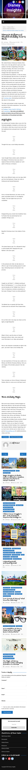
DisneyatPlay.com (10, 431)
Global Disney (5, 742)
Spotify (14, 109)
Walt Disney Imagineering (9, 509)
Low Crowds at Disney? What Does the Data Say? (14, 599)
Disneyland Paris (7, 554)
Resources (4, 745)
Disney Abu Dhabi (7, 548)
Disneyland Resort (16, 554)
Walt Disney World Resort (9, 511)
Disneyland (19, 552)
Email (3, 694)
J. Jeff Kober (5, 42)
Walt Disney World (17, 558)
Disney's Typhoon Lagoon (9, 591)
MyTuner (19, 109)
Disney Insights (14, 7)
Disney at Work (5, 748)
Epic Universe (6, 556)
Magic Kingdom (7, 472)
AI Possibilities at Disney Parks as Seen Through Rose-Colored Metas (12, 630)
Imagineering (19, 626)
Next (22, 454)
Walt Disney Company (8, 507)
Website (3, 700)
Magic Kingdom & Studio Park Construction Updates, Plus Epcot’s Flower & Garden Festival (13, 478)
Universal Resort (7, 596)
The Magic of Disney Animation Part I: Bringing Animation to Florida (13, 662)
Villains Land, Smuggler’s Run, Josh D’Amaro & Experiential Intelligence (12, 515)
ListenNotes (7, 111)
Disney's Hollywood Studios (9, 44)
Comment (4, 680)
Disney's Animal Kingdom (9, 550)
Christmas (5, 436)
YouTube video (7, 98)
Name (3, 688)
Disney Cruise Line (16, 548)
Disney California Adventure (9, 503)
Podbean (5, 109)
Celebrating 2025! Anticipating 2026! (10, 562)
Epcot (18, 470)
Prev (6, 454)
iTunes (10, 109)
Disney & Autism (6, 751)
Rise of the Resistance (16, 436)
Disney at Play (6, 587)
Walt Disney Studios (8, 558)
